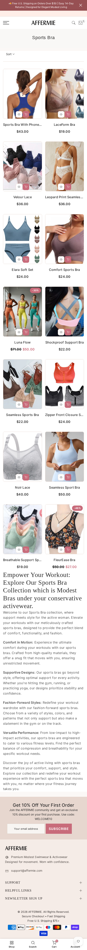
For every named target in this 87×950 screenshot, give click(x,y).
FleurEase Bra (64, 560)
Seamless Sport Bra (64, 487)
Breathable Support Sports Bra (27, 560)
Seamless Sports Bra (22, 415)
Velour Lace (22, 197)
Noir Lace (22, 487)
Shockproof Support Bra (64, 342)
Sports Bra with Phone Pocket (27, 125)
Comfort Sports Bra (64, 270)
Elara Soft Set (22, 270)
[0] (80, 23)
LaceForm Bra (64, 125)
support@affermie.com (26, 870)
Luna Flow (22, 342)
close (81, 5)
